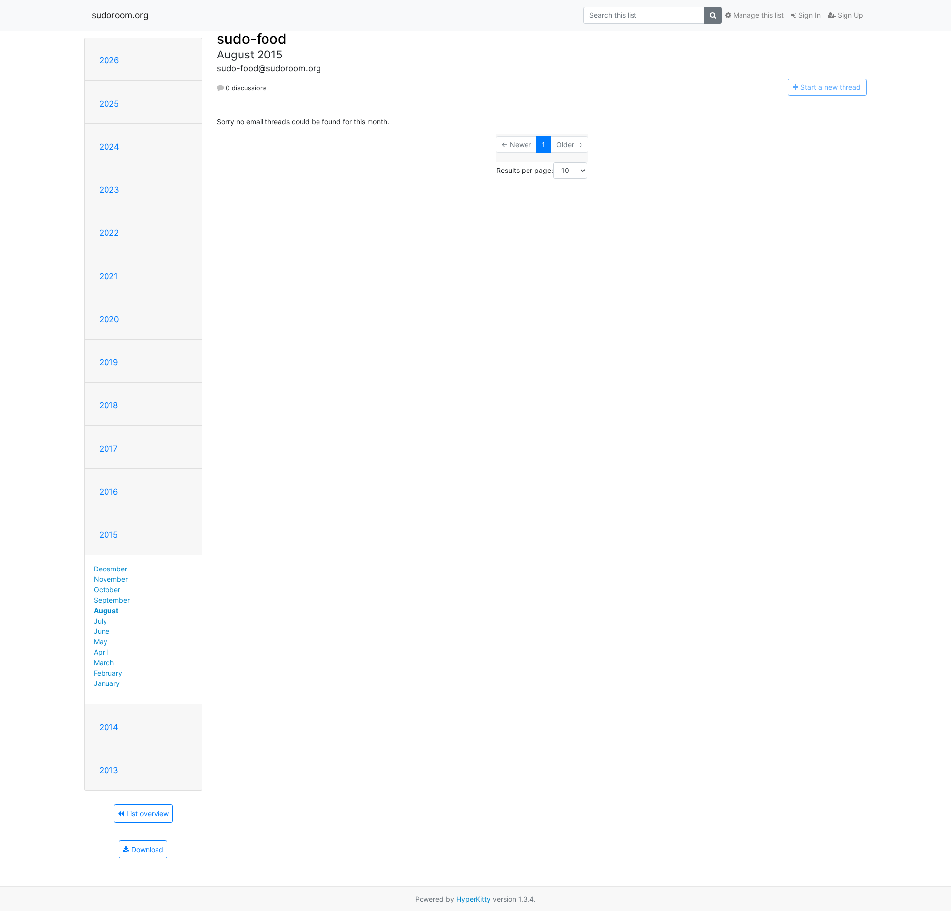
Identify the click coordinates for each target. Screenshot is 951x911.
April (101, 652)
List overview (146, 813)
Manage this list (757, 15)
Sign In (808, 15)
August (106, 610)
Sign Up (849, 15)
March (104, 662)
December (110, 569)
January (107, 683)
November (111, 579)
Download (146, 849)
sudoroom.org (120, 15)
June (101, 631)
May (100, 641)
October (107, 589)
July (100, 621)
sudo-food (252, 38)
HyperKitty (473, 899)
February (108, 673)
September (112, 600)
